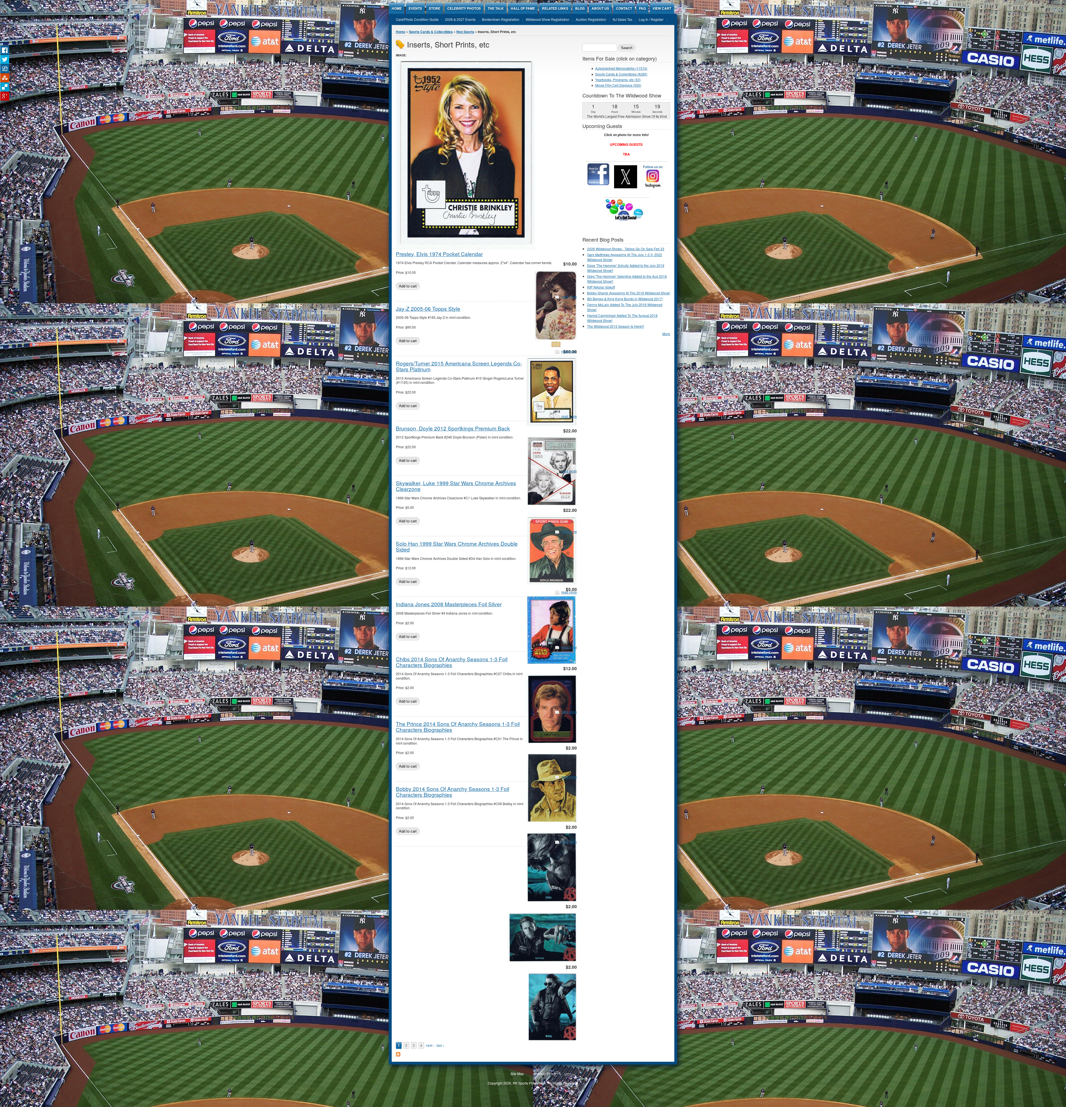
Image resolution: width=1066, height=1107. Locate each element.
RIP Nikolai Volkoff (601, 287)
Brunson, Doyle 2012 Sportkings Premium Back (453, 428)
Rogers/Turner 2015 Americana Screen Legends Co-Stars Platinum (459, 366)
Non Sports (465, 31)
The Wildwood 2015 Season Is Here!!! (615, 326)
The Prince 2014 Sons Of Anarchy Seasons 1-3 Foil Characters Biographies (458, 726)
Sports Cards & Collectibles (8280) (621, 74)
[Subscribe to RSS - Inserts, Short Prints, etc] (398, 1055)
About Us (600, 8)
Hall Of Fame (523, 8)
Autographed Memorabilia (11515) (621, 68)
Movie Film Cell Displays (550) (618, 85)
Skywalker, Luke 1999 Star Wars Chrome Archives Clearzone (456, 485)
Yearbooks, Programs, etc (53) (618, 79)
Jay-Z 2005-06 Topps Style (428, 308)
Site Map (517, 1073)
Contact (624, 8)
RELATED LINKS (555, 8)
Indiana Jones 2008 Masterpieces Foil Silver (449, 604)
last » (440, 1045)
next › (430, 1045)
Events (415, 8)
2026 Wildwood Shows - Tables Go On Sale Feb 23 (625, 248)
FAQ (642, 8)
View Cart (662, 8)
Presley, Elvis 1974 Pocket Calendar (439, 253)
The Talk (496, 8)
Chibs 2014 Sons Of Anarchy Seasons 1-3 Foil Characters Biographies (451, 661)
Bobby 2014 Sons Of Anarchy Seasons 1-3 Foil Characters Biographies (452, 791)
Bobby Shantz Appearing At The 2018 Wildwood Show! (628, 292)
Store (434, 8)
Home (397, 8)
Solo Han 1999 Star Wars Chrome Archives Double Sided (457, 546)
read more (569, 296)
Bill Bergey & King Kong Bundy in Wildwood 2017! (625, 298)
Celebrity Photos (464, 8)
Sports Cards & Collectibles (431, 31)
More (666, 333)
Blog (580, 8)
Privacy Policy (545, 1073)
